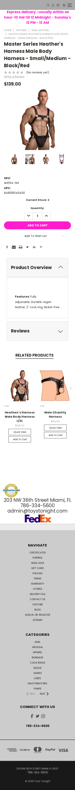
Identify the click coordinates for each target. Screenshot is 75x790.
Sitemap (37, 620)
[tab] (37, 267)
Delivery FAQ (37, 594)
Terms (37, 578)
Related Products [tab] (34, 355)
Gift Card (37, 568)
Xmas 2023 (37, 563)
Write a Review (14, 77)
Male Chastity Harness (55, 414)
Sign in (29, 614)
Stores (37, 589)
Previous (4, 388)
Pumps (37, 688)
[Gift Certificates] (58, 5)
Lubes (37, 678)
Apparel (37, 652)
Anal (37, 642)
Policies (38, 573)
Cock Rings (37, 662)
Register (44, 614)
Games (37, 673)
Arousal (37, 647)
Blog (37, 609)
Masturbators (37, 683)
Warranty (37, 583)
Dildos (37, 668)
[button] (38, 476)
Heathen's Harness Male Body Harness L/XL (20, 416)
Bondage (37, 657)
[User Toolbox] (53, 5)
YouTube (37, 604)
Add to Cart (20, 439)
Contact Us (37, 599)
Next (70, 388)
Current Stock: (37, 200)
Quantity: (37, 208)
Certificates (37, 552)
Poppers (37, 557)
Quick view (19, 432)
